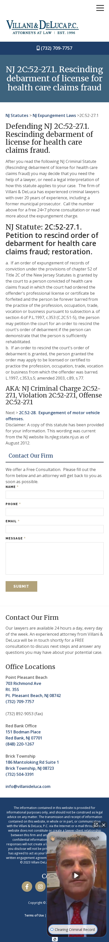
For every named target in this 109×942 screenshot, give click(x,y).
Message (16, 538)
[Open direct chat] (95, 824)
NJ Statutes (17, 115)
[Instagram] (40, 886)
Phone (13, 504)
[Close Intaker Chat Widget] (103, 824)
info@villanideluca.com (28, 786)
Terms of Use (34, 915)
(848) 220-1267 (20, 744)
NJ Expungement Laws (54, 115)
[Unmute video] (77, 876)
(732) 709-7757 (56, 48)
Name (12, 487)
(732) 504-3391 (20, 774)
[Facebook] (27, 886)
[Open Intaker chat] (55, 939)
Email (13, 521)
